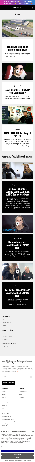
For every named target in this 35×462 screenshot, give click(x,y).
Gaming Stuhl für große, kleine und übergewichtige (8, 420)
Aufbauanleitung (7, 322)
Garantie (4, 391)
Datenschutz (5, 403)
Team (20, 394)
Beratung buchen (7, 336)
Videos (4, 325)
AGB (3, 408)
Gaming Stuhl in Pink (7, 416)
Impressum (4, 405)
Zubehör (21, 400)
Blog (20, 403)
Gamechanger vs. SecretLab (6, 424)
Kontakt (4, 333)
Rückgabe (4, 400)
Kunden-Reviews (7, 347)
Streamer (21, 397)
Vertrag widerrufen (8, 382)
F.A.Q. (3, 319)
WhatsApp (5, 339)
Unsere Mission (23, 391)
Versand (4, 394)
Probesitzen (5, 350)
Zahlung (4, 397)
